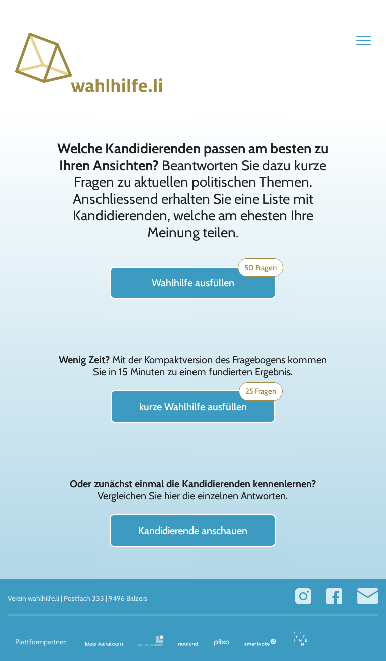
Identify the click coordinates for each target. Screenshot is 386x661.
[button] (363, 40)
